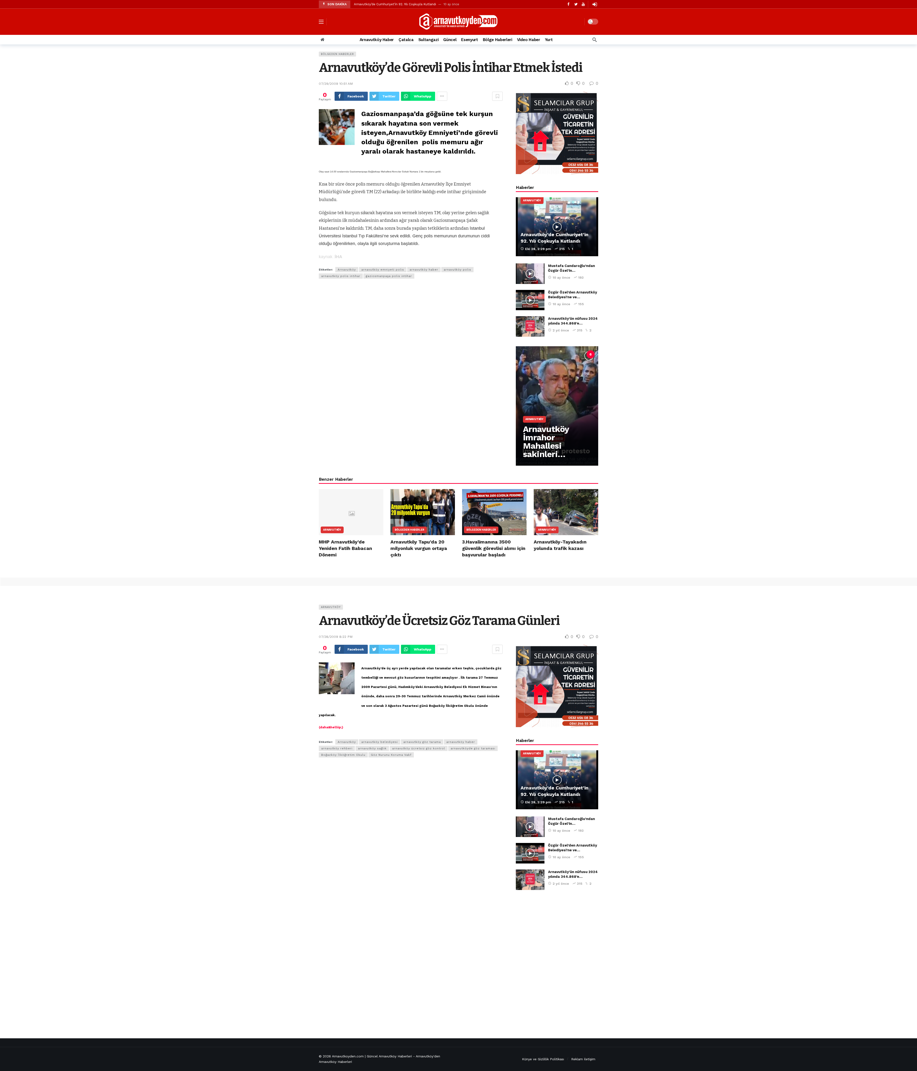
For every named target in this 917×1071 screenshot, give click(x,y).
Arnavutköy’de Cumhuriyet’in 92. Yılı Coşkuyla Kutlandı (395, 4)
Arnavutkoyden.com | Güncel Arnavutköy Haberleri (372, 1056)
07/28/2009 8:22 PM (335, 637)
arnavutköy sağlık (372, 748)
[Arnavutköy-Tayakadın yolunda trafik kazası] (566, 512)
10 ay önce (561, 277)
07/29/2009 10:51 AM (336, 83)
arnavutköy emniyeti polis (382, 269)
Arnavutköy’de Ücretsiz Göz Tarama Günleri (439, 620)
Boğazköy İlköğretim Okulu (343, 755)
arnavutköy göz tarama (422, 742)
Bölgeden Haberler (337, 54)
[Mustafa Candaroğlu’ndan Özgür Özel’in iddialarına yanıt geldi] (530, 273)
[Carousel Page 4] (569, 354)
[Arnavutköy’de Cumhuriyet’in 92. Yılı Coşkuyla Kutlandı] (557, 226)
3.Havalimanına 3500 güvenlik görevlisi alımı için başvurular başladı (493, 548)
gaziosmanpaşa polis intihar (389, 276)
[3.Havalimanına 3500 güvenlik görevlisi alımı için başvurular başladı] (494, 512)
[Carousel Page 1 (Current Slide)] (538, 354)
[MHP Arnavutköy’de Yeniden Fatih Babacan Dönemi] (351, 512)
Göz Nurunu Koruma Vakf (391, 755)
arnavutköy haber (424, 269)
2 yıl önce (561, 330)
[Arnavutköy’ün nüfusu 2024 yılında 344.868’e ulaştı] (530, 326)
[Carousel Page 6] (590, 354)
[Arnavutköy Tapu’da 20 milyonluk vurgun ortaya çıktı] (422, 512)
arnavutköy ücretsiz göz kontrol (418, 748)
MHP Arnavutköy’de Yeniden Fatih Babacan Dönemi (345, 548)
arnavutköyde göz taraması (473, 748)
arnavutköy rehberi (336, 748)
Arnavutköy (347, 269)
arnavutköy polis (457, 269)
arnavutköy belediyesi (379, 742)
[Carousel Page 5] (580, 354)
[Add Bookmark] (497, 96)
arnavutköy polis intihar (340, 276)
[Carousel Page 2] (548, 354)
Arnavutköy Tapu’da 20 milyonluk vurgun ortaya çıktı (418, 548)
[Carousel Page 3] (559, 354)
